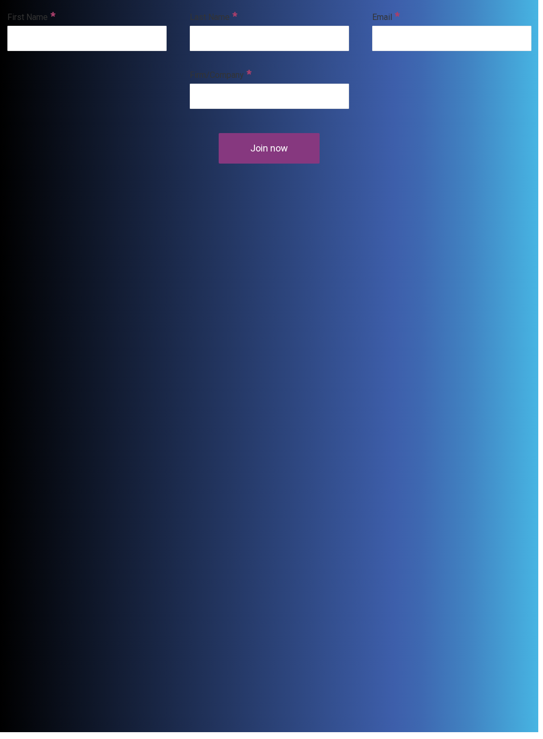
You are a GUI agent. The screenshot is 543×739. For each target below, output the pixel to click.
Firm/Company (217, 75)
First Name (27, 17)
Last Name (210, 17)
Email (382, 17)
